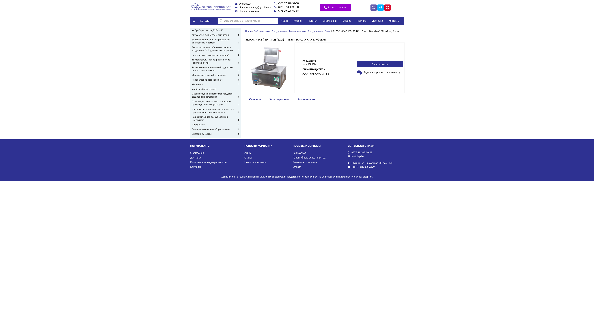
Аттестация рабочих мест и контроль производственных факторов (212, 103)
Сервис (346, 20)
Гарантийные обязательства (309, 157)
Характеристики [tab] (279, 99)
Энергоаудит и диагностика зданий (210, 55)
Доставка (377, 20)
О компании (330, 20)
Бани (327, 31)
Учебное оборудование (204, 89)
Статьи (313, 20)
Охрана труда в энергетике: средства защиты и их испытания (212, 95)
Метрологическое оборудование (209, 75)
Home (248, 31)
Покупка (361, 20)
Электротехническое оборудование (211, 129)
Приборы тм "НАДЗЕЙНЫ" (209, 30)
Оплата (297, 167)
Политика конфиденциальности (208, 162)
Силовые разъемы (202, 134)
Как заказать (300, 153)
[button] (335, 7)
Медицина (197, 84)
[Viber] (373, 7)
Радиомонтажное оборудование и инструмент (210, 118)
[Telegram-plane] (380, 7)
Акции (284, 20)
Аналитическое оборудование (306, 31)
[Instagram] (387, 7)
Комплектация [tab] (306, 99)
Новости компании (255, 162)
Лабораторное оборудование (207, 79)
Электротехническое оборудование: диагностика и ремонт (211, 41)
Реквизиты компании (305, 162)
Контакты (394, 20)
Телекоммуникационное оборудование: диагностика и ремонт (213, 69)
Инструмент (198, 124)
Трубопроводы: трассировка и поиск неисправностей (211, 61)
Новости (298, 20)
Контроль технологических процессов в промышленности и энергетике (213, 110)
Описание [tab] (255, 99)
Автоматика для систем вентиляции (211, 35)
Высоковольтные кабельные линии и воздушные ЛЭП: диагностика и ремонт (213, 49)
